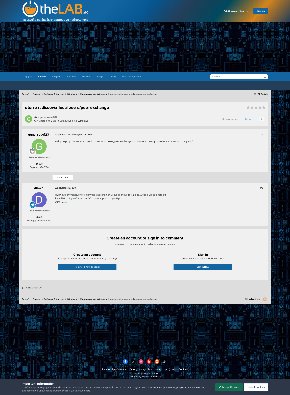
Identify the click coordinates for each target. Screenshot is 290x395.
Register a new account (87, 266)
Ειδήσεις (56, 76)
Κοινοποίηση (231, 119)
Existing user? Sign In (236, 11)
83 (40, 217)
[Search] (264, 76)
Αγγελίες (86, 76)
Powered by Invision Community (145, 376)
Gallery (112, 76)
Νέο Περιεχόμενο (131, 76)
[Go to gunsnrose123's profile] (28, 119)
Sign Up (261, 11)
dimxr (38, 188)
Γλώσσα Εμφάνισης (113, 369)
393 (40, 163)
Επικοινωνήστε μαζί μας (161, 369)
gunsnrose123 (38, 134)
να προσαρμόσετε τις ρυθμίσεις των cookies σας (179, 387)
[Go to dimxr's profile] (39, 199)
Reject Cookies (256, 387)
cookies (64, 387)
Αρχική (28, 76)
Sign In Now (203, 266)
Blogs (100, 76)
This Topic (251, 76)
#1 (262, 134)
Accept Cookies (230, 387)
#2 (261, 187)
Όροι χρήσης (137, 369)
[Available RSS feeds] (264, 299)
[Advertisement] (145, 46)
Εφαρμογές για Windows (74, 120)
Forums (42, 76)
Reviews (71, 76)
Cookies (183, 369)
